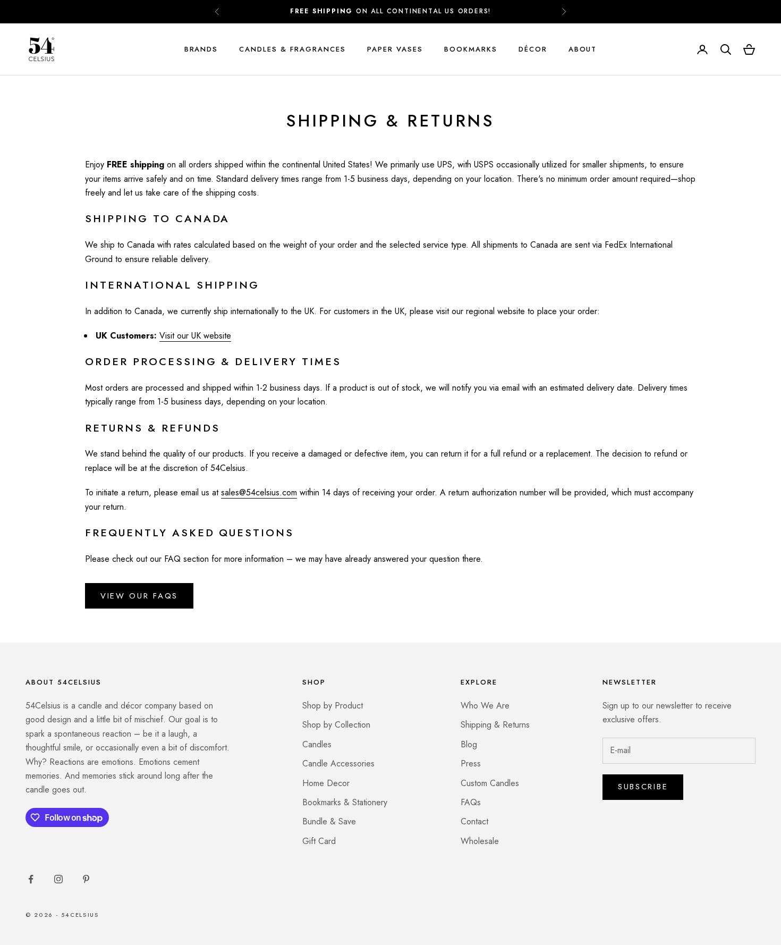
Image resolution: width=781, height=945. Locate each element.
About (582, 49)
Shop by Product (332, 705)
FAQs (471, 802)
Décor (533, 49)
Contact (474, 821)
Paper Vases (395, 49)
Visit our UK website (195, 336)
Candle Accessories (338, 763)
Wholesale (480, 841)
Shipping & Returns (495, 725)
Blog (469, 744)
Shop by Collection (336, 725)
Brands (201, 49)
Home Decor (326, 783)
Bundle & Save (329, 821)
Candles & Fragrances (292, 49)
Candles (317, 744)
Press (471, 763)
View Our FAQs (139, 596)
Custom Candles (490, 783)
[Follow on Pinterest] (86, 879)
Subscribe (643, 786)
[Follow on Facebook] (31, 879)
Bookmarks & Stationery (344, 802)
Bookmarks (470, 49)
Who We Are (485, 705)
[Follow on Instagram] (58, 879)
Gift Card (319, 841)
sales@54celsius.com (259, 492)
